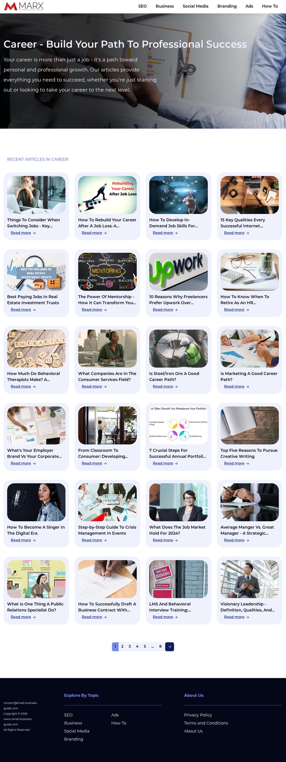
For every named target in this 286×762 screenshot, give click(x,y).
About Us (193, 731)
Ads (249, 7)
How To (270, 7)
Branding (227, 7)
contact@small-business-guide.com (21, 705)
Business (165, 7)
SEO (142, 7)
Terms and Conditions (206, 723)
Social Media (195, 7)
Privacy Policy (198, 715)
